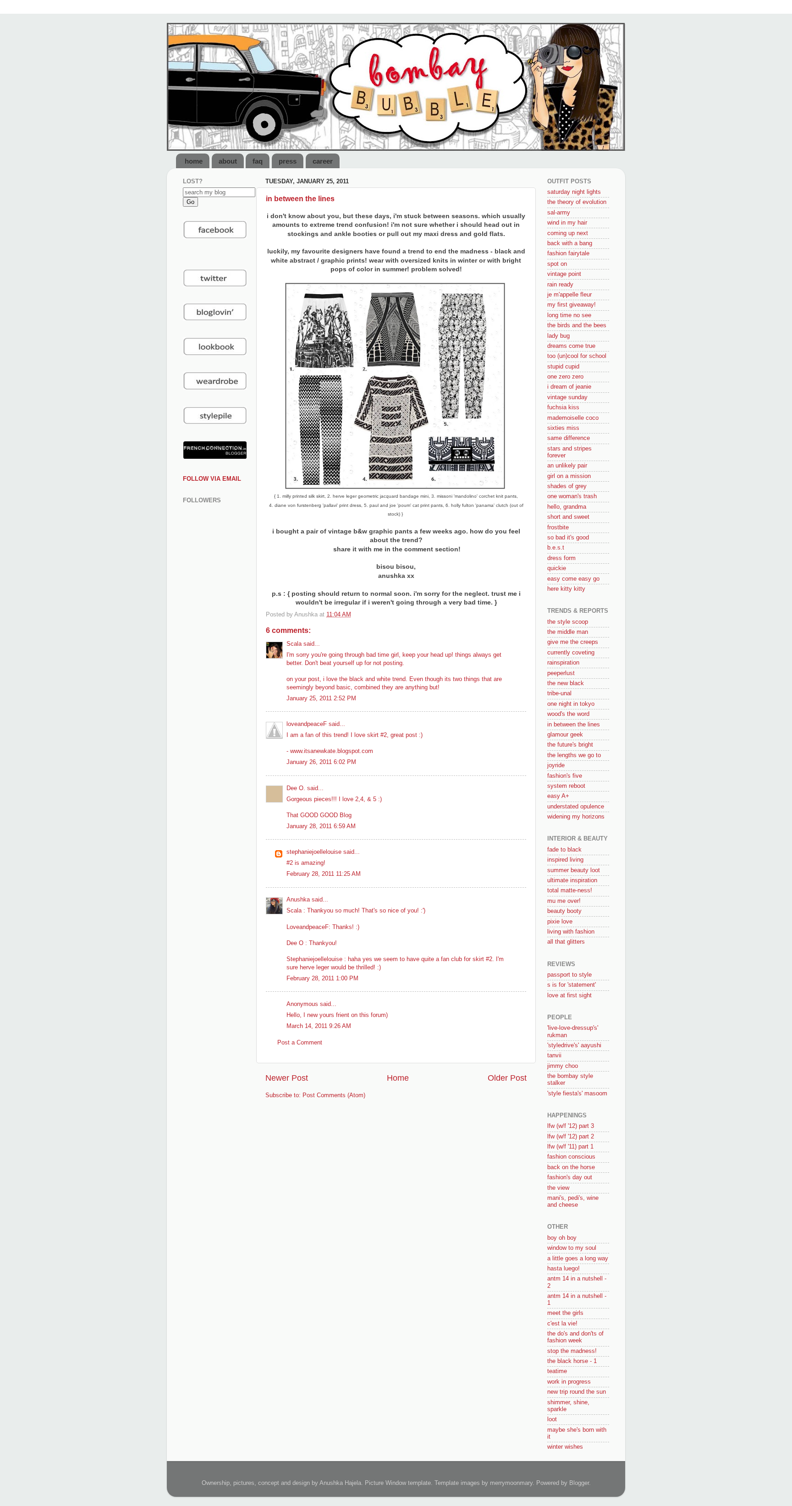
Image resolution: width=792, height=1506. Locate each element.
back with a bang (569, 243)
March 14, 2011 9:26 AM (318, 1026)
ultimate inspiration (572, 880)
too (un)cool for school (576, 356)
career (323, 161)
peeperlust (561, 673)
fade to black (564, 849)
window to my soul (571, 1248)
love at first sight (569, 995)
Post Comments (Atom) (333, 1095)
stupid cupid (563, 366)
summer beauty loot (573, 870)
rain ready (560, 284)
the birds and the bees (576, 325)
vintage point (564, 274)
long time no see (569, 315)
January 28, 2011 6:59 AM (321, 826)
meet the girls (565, 1313)
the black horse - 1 (572, 1361)
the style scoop (567, 622)
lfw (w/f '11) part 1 (570, 1146)
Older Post (507, 1078)
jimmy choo (562, 1066)
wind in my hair (567, 223)
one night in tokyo (570, 704)
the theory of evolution (576, 202)
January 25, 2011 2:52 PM (321, 698)
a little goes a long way (577, 1258)
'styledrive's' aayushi (574, 1045)
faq (258, 161)
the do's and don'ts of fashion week (575, 1337)
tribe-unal (559, 693)
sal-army (558, 212)
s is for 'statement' (571, 985)
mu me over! (564, 901)
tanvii (554, 1055)
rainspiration (563, 663)
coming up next (567, 233)
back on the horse (571, 1167)
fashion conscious (571, 1157)
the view (558, 1188)
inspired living (565, 860)
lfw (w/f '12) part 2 (570, 1136)
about (228, 161)
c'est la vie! (562, 1323)
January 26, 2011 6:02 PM (321, 762)
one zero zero (565, 377)
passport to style (569, 975)
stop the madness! (572, 1351)
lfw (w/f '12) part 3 (570, 1126)
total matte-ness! (569, 890)
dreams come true (571, 346)
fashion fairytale (568, 253)
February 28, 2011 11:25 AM (323, 874)
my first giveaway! (571, 305)
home (194, 161)
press (288, 161)
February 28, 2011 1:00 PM (322, 978)
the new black (565, 683)
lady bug (558, 336)
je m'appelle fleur (569, 294)
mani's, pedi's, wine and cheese (573, 1201)
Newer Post (286, 1078)
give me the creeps (572, 642)
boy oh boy (562, 1238)
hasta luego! (563, 1268)
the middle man (567, 632)
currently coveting (570, 652)
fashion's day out (569, 1177)
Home (398, 1078)
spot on (557, 264)
